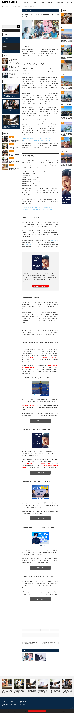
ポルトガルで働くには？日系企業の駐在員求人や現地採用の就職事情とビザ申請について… (66, 88)
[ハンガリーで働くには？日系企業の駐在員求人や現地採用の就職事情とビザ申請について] (66, 34)
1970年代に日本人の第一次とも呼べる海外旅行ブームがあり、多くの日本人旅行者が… (14, 70)
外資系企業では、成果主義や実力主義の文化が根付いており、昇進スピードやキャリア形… (14, 77)
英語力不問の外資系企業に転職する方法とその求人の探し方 (27, 662)
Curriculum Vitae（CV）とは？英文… (13, 60)
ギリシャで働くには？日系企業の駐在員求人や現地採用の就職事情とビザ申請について (66, 134)
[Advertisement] (40, 616)
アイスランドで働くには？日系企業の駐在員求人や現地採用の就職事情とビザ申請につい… (66, 57)
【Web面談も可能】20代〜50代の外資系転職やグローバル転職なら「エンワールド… (14, 147)
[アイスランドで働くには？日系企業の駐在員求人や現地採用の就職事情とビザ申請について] (66, 50)
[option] (8, 686)
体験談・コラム (69, 2)
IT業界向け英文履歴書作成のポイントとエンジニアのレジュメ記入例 (37, 207)
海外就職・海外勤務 (27, 2)
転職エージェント (50, 2)
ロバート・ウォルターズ (5, 705)
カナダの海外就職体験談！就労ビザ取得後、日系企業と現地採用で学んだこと (39, 138)
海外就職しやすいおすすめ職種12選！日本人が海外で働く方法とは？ (37, 209)
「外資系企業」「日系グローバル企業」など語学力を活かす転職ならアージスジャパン (14, 168)
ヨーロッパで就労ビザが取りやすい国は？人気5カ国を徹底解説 (66, 104)
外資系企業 (35, 2)
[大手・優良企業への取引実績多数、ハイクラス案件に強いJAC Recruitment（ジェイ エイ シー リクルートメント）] (5, 153)
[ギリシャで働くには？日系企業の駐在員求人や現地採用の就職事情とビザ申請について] (66, 127)
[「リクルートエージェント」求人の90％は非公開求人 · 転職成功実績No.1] (5, 160)
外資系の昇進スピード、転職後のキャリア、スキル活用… (14, 74)
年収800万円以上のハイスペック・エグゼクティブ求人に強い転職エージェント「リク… (10, 96)
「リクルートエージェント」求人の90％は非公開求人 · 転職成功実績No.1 (14, 161)
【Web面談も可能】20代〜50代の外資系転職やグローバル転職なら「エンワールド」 (19, 691)
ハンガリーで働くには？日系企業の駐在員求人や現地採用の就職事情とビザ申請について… (66, 41)
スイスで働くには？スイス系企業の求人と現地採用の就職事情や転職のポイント (66, 118)
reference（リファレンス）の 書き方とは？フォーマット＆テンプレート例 (66, 73)
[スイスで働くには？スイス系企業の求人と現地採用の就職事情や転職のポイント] (66, 111)
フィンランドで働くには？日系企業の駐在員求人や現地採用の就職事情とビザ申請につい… (66, 165)
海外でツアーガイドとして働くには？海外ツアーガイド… (14, 67)
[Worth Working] (9, 2)
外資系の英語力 (29, 10)
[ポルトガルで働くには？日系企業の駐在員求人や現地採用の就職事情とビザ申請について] (66, 81)
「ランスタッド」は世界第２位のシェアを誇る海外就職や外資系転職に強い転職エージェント (67, 691)
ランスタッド (4, 701)
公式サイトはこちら (40, 420)
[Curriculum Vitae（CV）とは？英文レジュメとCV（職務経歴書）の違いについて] (66, 18)
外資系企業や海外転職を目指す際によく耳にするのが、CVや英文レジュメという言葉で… (14, 63)
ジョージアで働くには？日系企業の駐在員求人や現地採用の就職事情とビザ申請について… (66, 150)
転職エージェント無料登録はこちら (36, 710)
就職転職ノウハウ (60, 2)
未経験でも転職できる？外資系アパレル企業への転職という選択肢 (37, 140)
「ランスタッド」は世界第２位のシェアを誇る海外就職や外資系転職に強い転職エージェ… (10, 111)
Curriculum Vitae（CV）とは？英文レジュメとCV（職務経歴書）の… (66, 26)
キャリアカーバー (22, 704)
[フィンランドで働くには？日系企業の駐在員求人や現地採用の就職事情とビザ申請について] (66, 158)
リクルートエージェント (31, 244)
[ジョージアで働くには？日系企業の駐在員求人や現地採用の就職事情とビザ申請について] (66, 142)
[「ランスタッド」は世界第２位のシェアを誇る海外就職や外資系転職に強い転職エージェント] (5, 139)
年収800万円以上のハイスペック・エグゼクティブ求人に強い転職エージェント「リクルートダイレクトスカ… (43, 692)
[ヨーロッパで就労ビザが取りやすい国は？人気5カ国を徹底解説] (66, 96)
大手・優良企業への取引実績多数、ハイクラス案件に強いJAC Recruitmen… (14, 154)
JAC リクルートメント (13, 705)
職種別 (43, 2)
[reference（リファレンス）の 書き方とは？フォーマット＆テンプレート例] (66, 65)
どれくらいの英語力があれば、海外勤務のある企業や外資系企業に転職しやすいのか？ (40, 662)
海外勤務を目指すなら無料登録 (40, 286)
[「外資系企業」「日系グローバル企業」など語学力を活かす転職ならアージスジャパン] (5, 167)
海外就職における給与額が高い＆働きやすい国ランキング (49, 643)
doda (12, 701)
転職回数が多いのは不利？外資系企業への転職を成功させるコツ (31, 643)
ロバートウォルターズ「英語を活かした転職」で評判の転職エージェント (10, 127)
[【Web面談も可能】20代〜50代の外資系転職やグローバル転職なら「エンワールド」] (5, 146)
